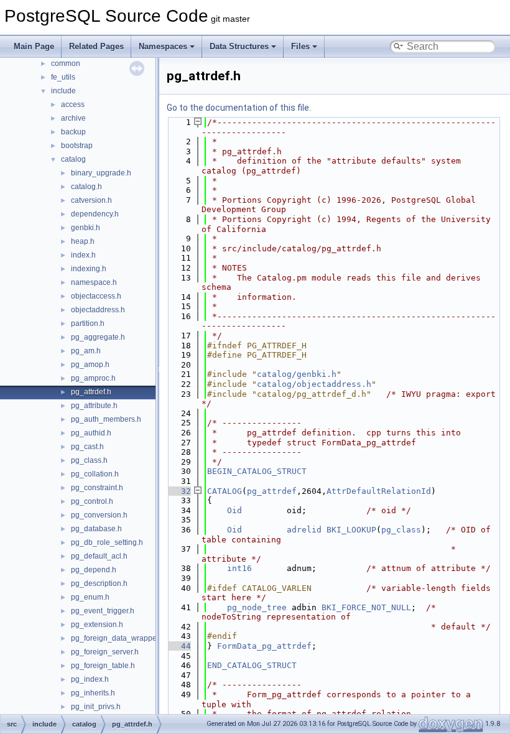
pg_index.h (90, 679)
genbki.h (85, 227)
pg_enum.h (90, 597)
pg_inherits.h (93, 693)
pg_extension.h (97, 624)
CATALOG (224, 491)
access (73, 104)
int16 (239, 568)
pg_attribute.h (94, 405)
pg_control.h (92, 501)
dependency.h (95, 214)
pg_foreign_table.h (103, 665)
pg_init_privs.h (96, 706)
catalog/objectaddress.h (314, 384)
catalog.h (86, 186)
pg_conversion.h (99, 515)
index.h (83, 255)
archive (73, 118)
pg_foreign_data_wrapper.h (118, 638)
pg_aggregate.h (98, 337)
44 (178, 646)
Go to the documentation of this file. (239, 108)
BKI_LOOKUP (351, 529)
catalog (73, 159)
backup (73, 132)
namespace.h (94, 282)
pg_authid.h (91, 433)
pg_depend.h (93, 569)
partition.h (87, 323)
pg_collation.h (95, 474)
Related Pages (96, 46)
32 (178, 491)
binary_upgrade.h (101, 173)
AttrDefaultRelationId (379, 491)
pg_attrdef (272, 491)
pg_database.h (96, 528)
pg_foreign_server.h (105, 652)
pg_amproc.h (93, 378)
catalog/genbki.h (296, 374)
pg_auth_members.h (106, 419)
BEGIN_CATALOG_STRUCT (257, 471)
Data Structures (239, 46)
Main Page (34, 46)
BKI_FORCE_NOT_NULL (366, 607)
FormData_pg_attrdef (264, 646)
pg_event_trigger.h (102, 610)
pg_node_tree (257, 607)
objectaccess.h (96, 296)
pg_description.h (99, 583)
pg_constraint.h (97, 487)
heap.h (83, 241)
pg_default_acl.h (99, 556)
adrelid (304, 529)
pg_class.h (89, 460)
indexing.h (88, 268)
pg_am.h (86, 350)
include (63, 90)
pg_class (401, 529)
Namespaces (163, 46)
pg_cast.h (87, 446)
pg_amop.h (90, 364)
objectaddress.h (98, 309)
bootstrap (77, 145)
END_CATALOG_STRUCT (252, 665)
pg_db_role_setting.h (107, 542)
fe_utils (63, 77)
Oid (234, 510)
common (65, 63)
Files (300, 46)
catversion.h (91, 200)
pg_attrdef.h (91, 392)
